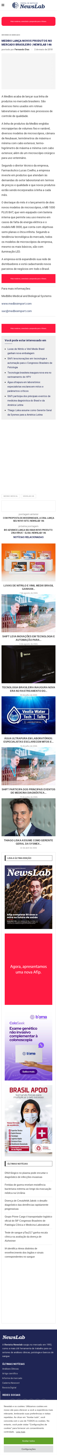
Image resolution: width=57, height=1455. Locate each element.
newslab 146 (28, 496)
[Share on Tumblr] (50, 506)
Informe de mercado (11, 35)
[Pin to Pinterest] (45, 506)
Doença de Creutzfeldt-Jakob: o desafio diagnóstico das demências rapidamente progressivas (26, 1204)
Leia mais (20, 1432)
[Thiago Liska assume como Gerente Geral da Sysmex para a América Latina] (28, 817)
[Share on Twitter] (40, 506)
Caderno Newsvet (11, 1383)
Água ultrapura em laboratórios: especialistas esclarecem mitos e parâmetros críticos (25, 386)
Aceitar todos (28, 1441)
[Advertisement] (28, 460)
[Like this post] (29, 506)
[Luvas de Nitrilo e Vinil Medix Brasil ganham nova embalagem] (28, 562)
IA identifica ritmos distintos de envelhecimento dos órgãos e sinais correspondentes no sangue (24, 1252)
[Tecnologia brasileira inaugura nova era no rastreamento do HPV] (28, 664)
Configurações (29, 1449)
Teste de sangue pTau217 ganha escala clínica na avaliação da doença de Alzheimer (26, 1236)
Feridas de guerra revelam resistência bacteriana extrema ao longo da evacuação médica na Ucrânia (28, 1188)
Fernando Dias (22, 49)
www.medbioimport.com (17, 303)
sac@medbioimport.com (17, 311)
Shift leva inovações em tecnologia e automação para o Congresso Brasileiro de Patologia (29, 363)
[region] (28, 1427)
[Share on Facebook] (35, 506)
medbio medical (10, 496)
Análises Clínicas (10, 1369)
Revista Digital (9, 1388)
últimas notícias (13, 1364)
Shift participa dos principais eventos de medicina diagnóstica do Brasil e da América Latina (28, 400)
